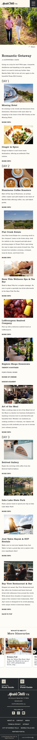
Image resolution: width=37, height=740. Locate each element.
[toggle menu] (33, 3)
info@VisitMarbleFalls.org (18, 704)
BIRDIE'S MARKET (9, 382)
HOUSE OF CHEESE (9, 377)
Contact (20, 720)
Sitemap (26, 724)
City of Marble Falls (10, 728)
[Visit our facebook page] (13, 713)
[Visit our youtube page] (23, 713)
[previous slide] (2, 652)
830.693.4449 (18, 701)
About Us (10, 720)
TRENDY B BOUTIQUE (10, 368)
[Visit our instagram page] (18, 713)
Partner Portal (18, 731)
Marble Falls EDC (27, 728)
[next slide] (34, 652)
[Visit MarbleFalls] (18, 694)
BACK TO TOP (7, 614)
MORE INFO (6, 122)
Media (27, 720)
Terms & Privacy (14, 724)
